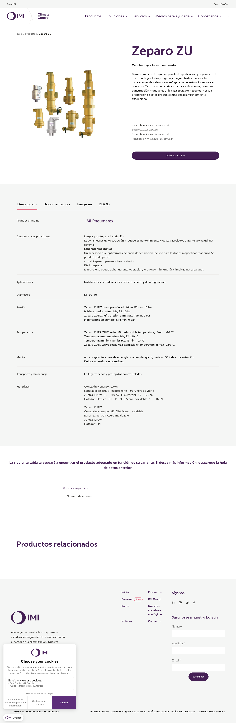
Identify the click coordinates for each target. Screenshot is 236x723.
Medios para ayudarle (172, 16)
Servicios (140, 16)
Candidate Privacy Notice (211, 711)
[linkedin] (173, 602)
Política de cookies (158, 711)
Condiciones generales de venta (128, 711)
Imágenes (84, 204)
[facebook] (194, 602)
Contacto (154, 621)
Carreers (126, 599)
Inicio (20, 33)
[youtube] (180, 602)
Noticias (126, 621)
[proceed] (168, 125)
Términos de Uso (99, 711)
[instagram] (187, 602)
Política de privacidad (183, 711)
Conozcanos (208, 16)
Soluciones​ (115, 16)
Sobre (125, 606)
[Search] (228, 16)
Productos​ (93, 16)
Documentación (57, 204)
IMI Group (154, 599)
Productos (155, 592)
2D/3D (104, 204)
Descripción (27, 204)
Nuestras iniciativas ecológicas (155, 610)
